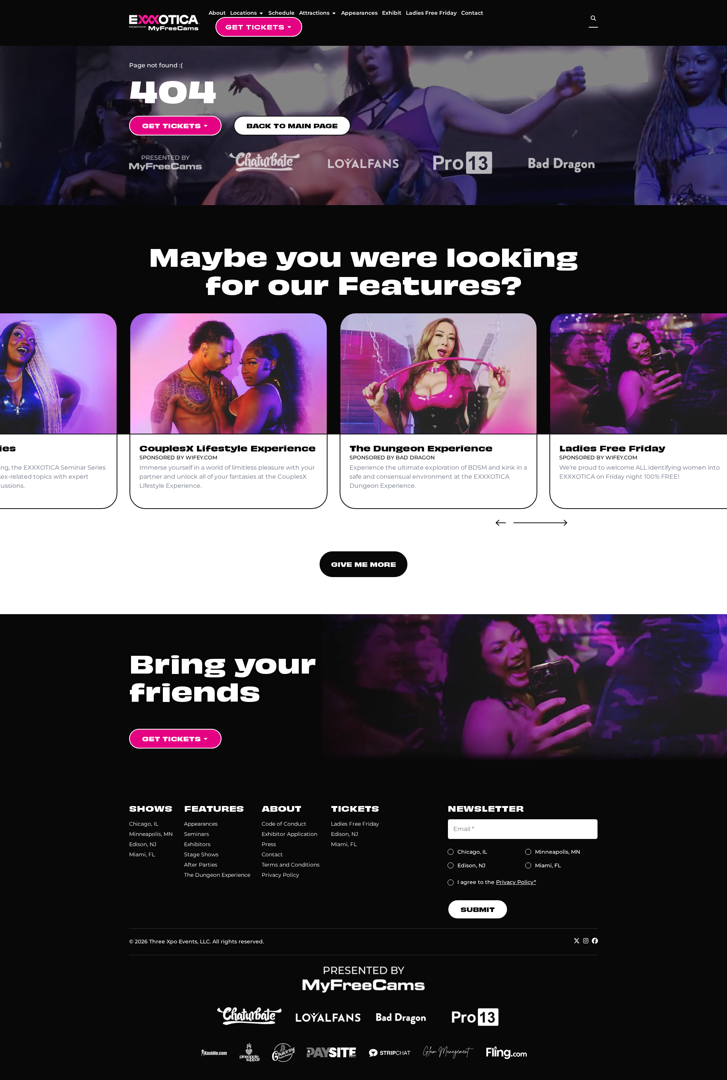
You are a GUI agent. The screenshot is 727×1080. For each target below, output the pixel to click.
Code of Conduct (284, 823)
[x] (577, 941)
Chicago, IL (143, 823)
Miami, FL (142, 854)
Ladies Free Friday (431, 12)
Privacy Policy (280, 874)
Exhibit (391, 12)
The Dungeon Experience (217, 874)
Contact (472, 12)
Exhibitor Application (289, 834)
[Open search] (593, 18)
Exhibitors (197, 844)
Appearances (359, 12)
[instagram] (586, 941)
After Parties (200, 864)
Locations (243, 12)
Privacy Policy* (516, 882)
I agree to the (496, 882)
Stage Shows (201, 854)
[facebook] (595, 941)
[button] (501, 522)
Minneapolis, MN (151, 834)
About (217, 12)
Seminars (196, 834)
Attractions (314, 12)
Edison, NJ (142, 844)
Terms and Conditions (291, 864)
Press (269, 844)
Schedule (281, 12)
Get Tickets (254, 26)
